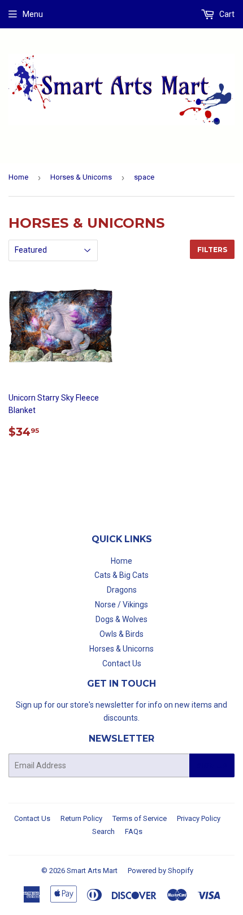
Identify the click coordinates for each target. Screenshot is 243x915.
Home (18, 177)
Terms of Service (139, 818)
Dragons (122, 589)
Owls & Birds (121, 634)
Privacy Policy (198, 818)
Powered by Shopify (160, 870)
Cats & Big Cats (121, 575)
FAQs (133, 831)
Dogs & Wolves (121, 619)
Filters (212, 249)
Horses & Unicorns (81, 177)
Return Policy (81, 818)
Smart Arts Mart (92, 870)
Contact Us (121, 663)
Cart (226, 14)
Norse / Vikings (121, 604)
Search (103, 831)
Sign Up (212, 765)
